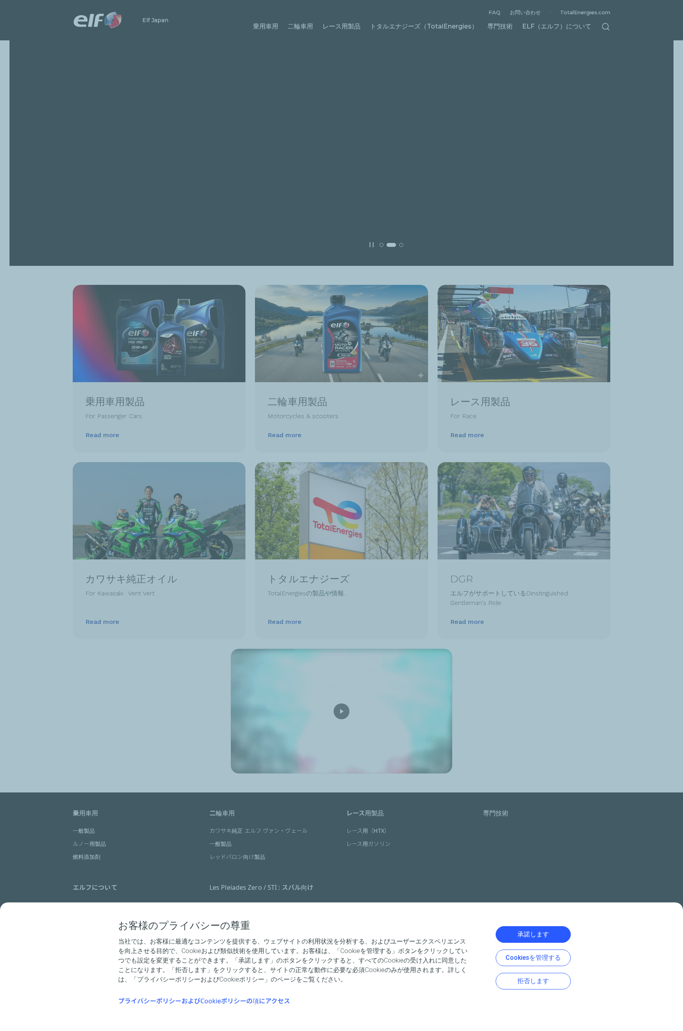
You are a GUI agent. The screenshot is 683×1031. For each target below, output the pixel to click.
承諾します (533, 934)
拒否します (533, 981)
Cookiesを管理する (533, 957)
